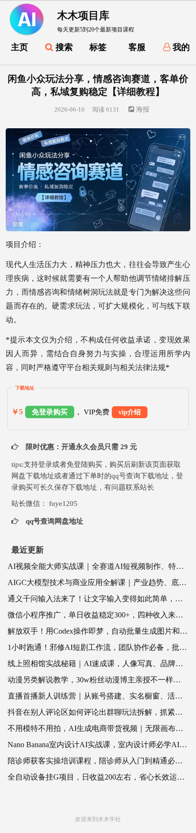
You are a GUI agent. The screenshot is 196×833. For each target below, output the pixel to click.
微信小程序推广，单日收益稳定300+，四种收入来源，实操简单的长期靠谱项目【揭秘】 (98, 615)
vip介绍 (129, 412)
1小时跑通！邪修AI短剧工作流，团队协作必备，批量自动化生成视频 (98, 647)
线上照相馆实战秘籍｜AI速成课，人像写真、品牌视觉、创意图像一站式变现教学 (98, 663)
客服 (137, 47)
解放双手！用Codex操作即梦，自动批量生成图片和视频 (98, 631)
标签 (98, 47)
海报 (141, 109)
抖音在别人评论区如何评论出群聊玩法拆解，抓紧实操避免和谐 (98, 712)
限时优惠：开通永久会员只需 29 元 (80, 447)
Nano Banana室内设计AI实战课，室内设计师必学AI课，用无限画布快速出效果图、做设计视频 (98, 744)
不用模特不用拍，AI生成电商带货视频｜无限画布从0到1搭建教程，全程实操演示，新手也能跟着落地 (98, 728)
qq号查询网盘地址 (53, 521)
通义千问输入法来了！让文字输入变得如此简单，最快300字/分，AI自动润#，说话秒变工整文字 (98, 599)
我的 (180, 47)
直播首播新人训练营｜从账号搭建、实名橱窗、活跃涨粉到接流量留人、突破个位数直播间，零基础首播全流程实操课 (98, 696)
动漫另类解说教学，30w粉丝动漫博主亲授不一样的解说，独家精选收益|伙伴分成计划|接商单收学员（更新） (98, 680)
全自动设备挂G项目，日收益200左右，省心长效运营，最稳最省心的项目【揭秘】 (98, 777)
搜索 (63, 47)
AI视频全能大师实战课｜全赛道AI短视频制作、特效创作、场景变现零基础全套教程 (98, 566)
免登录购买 (50, 412)
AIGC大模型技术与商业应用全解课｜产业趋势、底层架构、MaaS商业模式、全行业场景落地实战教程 (98, 582)
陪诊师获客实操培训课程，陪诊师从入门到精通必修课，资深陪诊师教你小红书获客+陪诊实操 (98, 761)
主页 (19, 47)
